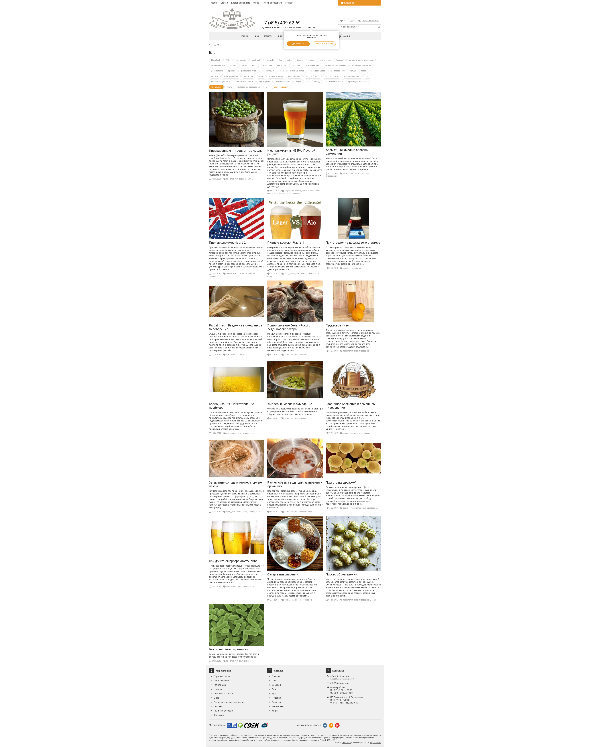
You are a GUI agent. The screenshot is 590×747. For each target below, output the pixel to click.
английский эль (218, 65)
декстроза (281, 65)
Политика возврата (272, 3)
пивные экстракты (352, 76)
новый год (248, 76)
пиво (368, 76)
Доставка (219, 706)
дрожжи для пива (248, 71)
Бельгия (339, 60)
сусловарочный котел (358, 82)
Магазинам (277, 706)
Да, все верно (298, 44)
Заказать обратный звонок (342, 679)
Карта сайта (375, 743)
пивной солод (294, 76)
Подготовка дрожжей (341, 482)
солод (317, 82)
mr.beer (312, 60)
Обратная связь (222, 676)
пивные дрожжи (332, 76)
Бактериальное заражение (228, 649)
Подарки (276, 698)
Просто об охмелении (341, 574)
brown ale (270, 60)
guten (289, 60)
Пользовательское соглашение (229, 702)
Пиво (256, 36)
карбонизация (268, 71)
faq (280, 60)
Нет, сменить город (324, 44)
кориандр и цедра (317, 71)
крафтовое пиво (337, 71)
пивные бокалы (312, 76)
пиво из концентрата (220, 82)
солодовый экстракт (334, 82)
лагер (363, 71)
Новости (213, 3)
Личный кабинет (370, 20)
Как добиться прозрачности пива (233, 561)
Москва (311, 27)
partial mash (325, 60)
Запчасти (276, 702)
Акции (346, 36)
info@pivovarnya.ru (339, 683)
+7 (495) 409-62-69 (281, 23)
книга (281, 71)
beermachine (241, 60)
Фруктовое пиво (337, 325)
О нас (256, 3)
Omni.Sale (346, 743)
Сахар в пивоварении (283, 574)
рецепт (299, 82)
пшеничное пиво (283, 82)
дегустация (267, 65)
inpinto (300, 60)
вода (254, 65)
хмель (229, 87)
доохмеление (217, 71)
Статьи (224, 3)
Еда (274, 693)
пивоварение (264, 82)
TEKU (228, 60)
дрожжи (231, 71)
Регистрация (220, 685)
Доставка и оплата (240, 3)
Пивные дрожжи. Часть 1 (285, 242)
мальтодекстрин (231, 76)
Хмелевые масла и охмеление (289, 404)
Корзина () (350, 3)
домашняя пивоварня (361, 65)
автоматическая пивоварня (361, 60)
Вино (279, 36)
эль (267, 87)
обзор (260, 76)
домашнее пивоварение (335, 65)
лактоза (214, 76)
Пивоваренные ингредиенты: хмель (235, 150)
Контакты (290, 3)
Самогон (268, 36)
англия (233, 65)
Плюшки (244, 36)
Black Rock (215, 60)
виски (244, 65)
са (308, 82)
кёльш (353, 71)
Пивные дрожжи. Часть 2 (227, 242)
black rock (256, 60)
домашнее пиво (313, 65)
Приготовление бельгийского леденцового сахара (288, 327)
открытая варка (276, 76)
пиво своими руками (244, 82)
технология (216, 87)
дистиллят (296, 65)
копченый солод (297, 71)
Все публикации (281, 87)
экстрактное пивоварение (248, 87)
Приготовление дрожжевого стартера (353, 242)
